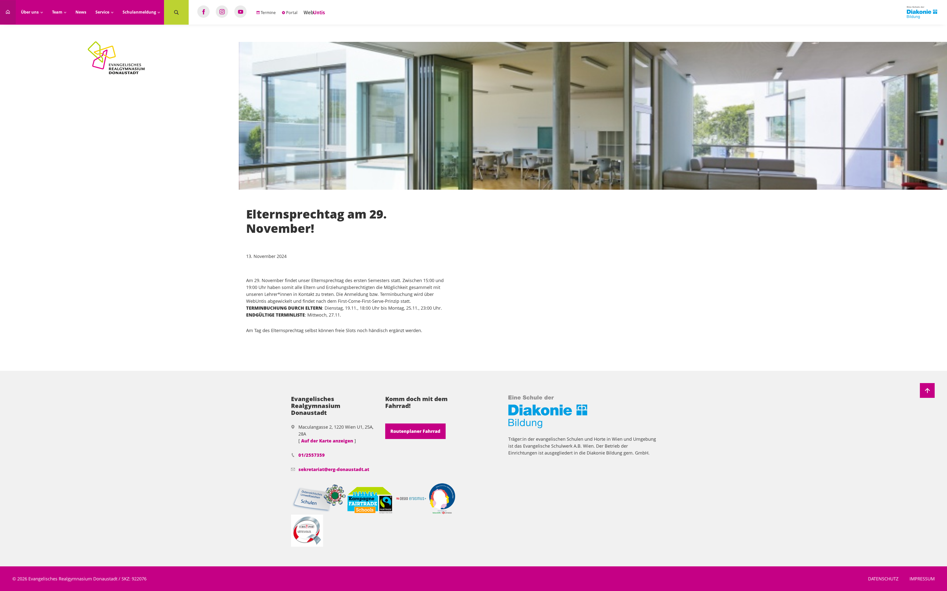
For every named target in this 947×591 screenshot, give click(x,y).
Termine (268, 12)
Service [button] (102, 12)
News (80, 12)
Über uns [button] (30, 12)
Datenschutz (883, 579)
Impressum (922, 579)
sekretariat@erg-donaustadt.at (333, 469)
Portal (291, 12)
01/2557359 (311, 455)
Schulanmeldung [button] (140, 12)
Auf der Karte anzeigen (327, 441)
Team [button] (57, 12)
